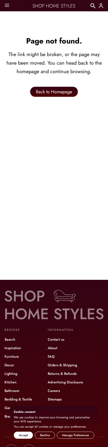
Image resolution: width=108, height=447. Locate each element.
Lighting (11, 373)
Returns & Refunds (62, 373)
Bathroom (12, 390)
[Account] (100, 5)
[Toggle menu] (7, 6)
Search (10, 339)
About (52, 347)
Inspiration (13, 347)
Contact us (56, 339)
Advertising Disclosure (65, 382)
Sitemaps (55, 399)
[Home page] (54, 6)
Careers (54, 390)
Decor (9, 365)
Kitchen (11, 382)
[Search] (92, 5)
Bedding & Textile (18, 399)
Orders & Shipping (62, 365)
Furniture (12, 356)
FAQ (51, 356)
